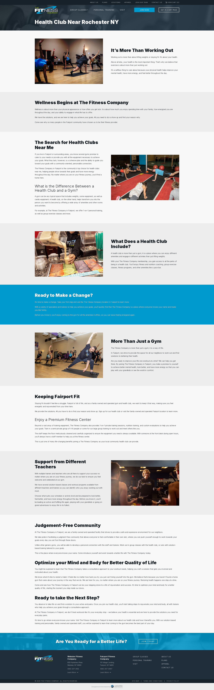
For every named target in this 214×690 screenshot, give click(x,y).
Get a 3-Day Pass (169, 10)
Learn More (71, 672)
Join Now (144, 10)
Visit (122, 10)
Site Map (135, 681)
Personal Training (104, 10)
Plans (104, 2)
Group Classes (78, 10)
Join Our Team (141, 2)
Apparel (127, 2)
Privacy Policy (173, 681)
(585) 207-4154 (73, 669)
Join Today (148, 641)
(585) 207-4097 (106, 669)
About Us (94, 2)
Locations (115, 2)
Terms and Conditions (153, 681)
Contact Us (157, 2)
